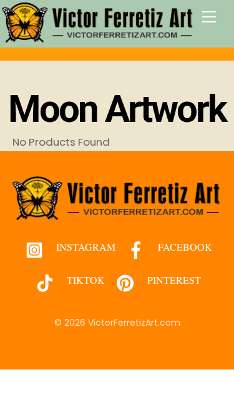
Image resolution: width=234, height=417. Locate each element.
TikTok (84, 279)
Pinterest (173, 279)
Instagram (84, 246)
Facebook (183, 246)
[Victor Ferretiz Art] (98, 38)
